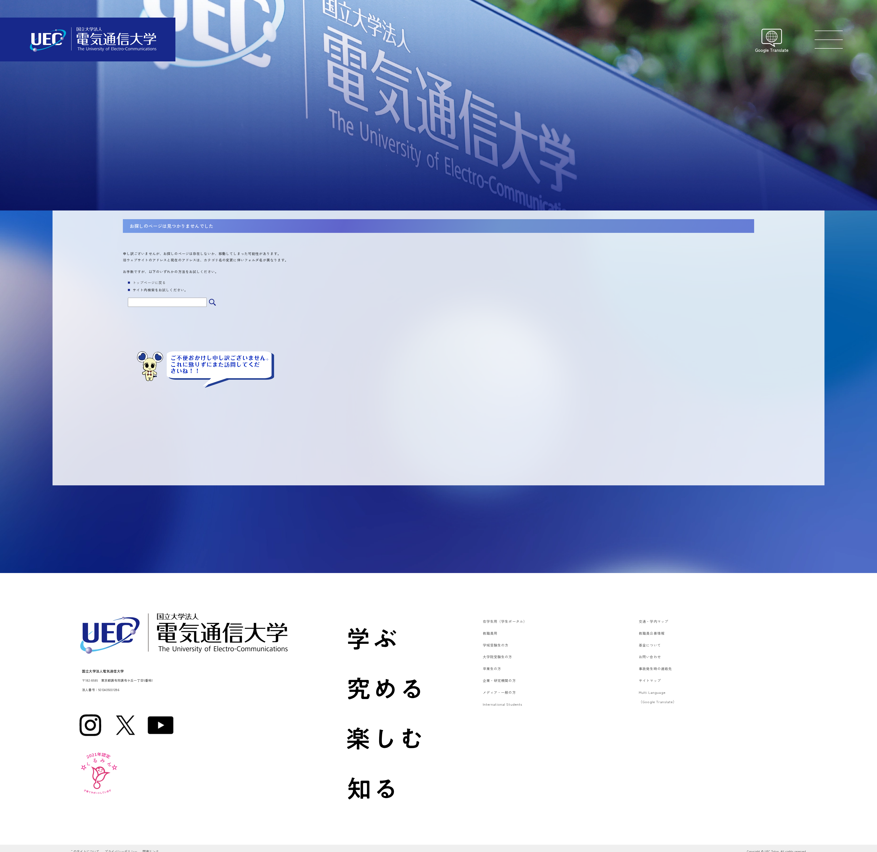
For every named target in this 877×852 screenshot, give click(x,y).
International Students (503, 704)
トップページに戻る (149, 282)
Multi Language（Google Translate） (657, 697)
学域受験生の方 (496, 645)
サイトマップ (650, 680)
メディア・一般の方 (499, 692)
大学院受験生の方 (497, 656)
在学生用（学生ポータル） (505, 621)
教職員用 (490, 633)
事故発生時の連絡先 (655, 668)
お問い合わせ (650, 656)
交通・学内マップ (653, 621)
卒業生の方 (492, 668)
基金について (650, 645)
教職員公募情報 (652, 633)
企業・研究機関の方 (499, 680)
